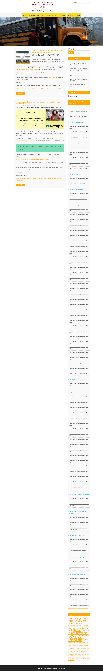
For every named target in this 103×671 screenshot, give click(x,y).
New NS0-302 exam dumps (80, 657)
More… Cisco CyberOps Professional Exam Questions (78, 528)
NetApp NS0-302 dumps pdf (79, 649)
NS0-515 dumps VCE (59, 55)
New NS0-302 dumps (72, 657)
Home (24, 15)
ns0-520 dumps (87, 658)
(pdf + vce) (79, 112)
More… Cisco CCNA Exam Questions (78, 199)
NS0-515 (38, 55)
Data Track (62, 15)
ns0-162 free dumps (77, 658)
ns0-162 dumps (71, 658)
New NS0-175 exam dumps (73, 655)
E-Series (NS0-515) (43, 54)
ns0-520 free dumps (71, 660)
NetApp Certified (51, 77)
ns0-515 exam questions (45, 57)
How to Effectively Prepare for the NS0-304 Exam (79, 74)
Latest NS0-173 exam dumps (76, 625)
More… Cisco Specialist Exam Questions (79, 605)
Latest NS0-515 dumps (78, 634)
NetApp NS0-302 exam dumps (78, 651)
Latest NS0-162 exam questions (78, 623)
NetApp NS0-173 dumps (72, 642)
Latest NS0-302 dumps (78, 629)
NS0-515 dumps (43, 55)
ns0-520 (82, 658)
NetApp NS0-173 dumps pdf (82, 642)
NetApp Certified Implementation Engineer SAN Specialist (42, 105)
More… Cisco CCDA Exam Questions (78, 116)
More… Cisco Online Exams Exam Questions (78, 551)
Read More (20, 93)
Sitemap (78, 15)
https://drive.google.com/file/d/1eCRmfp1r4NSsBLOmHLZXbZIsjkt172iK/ (32, 159)
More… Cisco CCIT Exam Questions (78, 183)
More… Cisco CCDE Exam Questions (78, 137)
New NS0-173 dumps (77, 652)
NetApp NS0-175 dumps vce (80, 646)
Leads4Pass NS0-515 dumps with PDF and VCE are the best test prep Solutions (47, 51)
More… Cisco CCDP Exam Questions (78, 168)
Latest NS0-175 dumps (76, 626)
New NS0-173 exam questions (76, 654)
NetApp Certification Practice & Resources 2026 (42, 4)
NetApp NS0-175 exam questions (80, 648)
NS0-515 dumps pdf (50, 55)
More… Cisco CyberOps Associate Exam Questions (79, 504)
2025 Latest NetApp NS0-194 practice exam (78, 85)
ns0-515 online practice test (56, 57)
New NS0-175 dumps (85, 654)
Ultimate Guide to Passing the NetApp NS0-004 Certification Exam (78, 69)
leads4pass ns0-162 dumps (78, 640)
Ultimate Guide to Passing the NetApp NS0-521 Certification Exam (78, 64)
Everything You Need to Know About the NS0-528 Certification (79, 80)
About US (70, 15)
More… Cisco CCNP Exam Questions (78, 373)
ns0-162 (87, 657)
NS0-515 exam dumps (36, 57)
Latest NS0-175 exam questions (76, 628)
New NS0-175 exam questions (83, 655)
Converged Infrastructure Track (36, 15)
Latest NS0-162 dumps (78, 618)
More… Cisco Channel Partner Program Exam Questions (79, 488)
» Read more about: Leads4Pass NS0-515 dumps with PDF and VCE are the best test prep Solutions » (39, 88)
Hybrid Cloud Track (52, 15)
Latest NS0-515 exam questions (78, 637)
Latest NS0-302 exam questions (77, 633)
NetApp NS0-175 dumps (81, 645)
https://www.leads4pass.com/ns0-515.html (28, 69)
